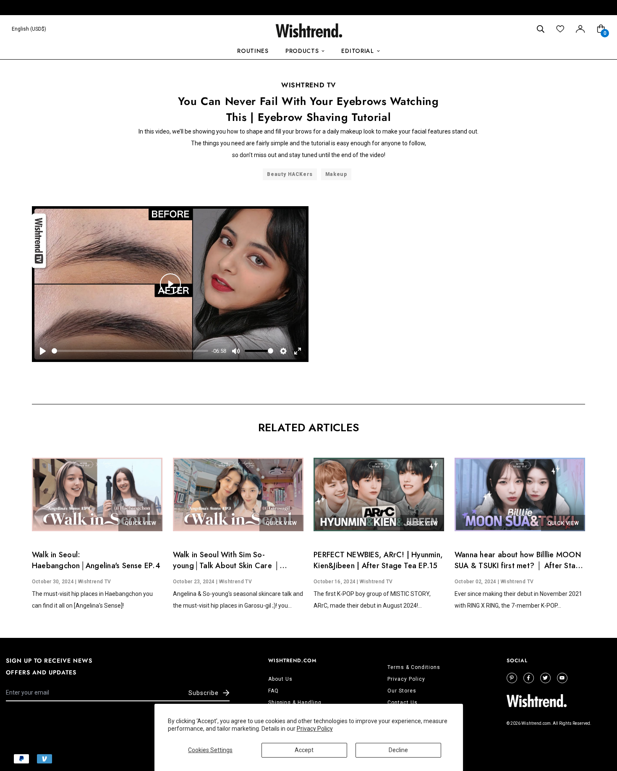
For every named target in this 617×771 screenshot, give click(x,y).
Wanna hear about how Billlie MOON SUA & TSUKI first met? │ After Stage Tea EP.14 (520, 565)
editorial (357, 51)
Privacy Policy (315, 728)
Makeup (336, 174)
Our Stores (401, 691)
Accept (304, 750)
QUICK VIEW (140, 523)
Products (302, 51)
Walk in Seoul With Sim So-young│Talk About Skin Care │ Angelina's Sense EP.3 (226, 565)
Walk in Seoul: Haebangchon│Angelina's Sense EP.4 (96, 560)
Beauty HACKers (289, 174)
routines (253, 51)
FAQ (273, 691)
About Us (280, 679)
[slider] (130, 351)
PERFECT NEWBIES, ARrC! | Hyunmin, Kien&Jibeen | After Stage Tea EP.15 (378, 560)
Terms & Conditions (413, 667)
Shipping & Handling (295, 702)
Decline (398, 750)
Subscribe (203, 693)
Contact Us (402, 702)
